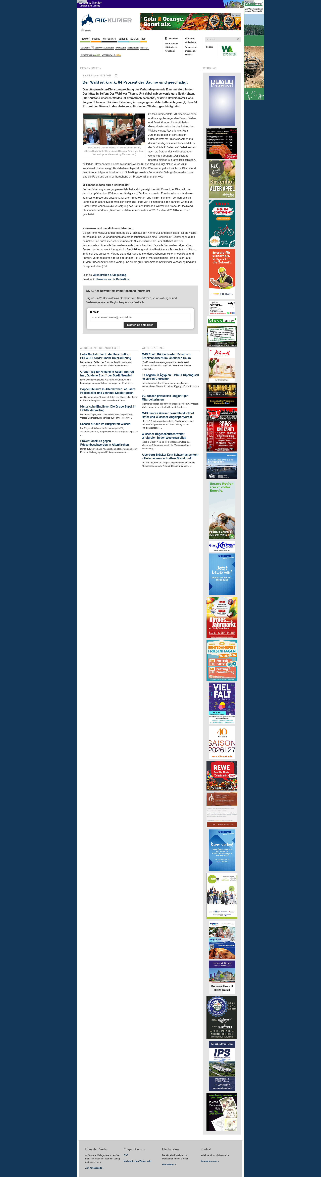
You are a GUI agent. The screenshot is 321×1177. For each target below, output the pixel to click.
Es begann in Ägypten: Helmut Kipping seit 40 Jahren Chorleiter (170, 377)
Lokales (86, 47)
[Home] (82, 29)
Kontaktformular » (210, 1161)
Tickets (209, 46)
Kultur (134, 38)
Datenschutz (191, 47)
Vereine (123, 38)
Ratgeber (121, 47)
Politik (96, 38)
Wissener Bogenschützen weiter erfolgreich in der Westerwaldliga (164, 435)
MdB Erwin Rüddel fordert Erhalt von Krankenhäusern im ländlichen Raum (166, 356)
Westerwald (90, 55)
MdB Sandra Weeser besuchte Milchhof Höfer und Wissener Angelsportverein (168, 415)
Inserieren (189, 38)
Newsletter (170, 50)
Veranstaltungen (104, 47)
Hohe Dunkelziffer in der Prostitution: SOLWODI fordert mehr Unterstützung (105, 356)
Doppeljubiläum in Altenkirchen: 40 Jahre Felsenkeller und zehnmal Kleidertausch (107, 391)
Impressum (190, 50)
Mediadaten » (169, 1164)
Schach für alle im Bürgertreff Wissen (105, 424)
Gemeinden (133, 47)
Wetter (144, 47)
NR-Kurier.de (171, 47)
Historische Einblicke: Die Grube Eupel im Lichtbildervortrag (108, 408)
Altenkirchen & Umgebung (109, 275)
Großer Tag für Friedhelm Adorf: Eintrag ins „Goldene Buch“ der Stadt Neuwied (107, 373)
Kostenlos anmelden (140, 324)
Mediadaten (190, 42)
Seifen (96, 68)
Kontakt (188, 54)
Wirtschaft (109, 38)
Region (85, 38)
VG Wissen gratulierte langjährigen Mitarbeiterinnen (165, 397)
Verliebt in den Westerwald (137, 1161)
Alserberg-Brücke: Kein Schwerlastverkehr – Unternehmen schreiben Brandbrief (170, 456)
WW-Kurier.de (171, 43)
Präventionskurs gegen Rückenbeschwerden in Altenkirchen (104, 442)
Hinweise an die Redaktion (112, 279)
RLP (143, 38)
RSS (126, 1155)
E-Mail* (94, 311)
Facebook (173, 38)
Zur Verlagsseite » (94, 1167)
